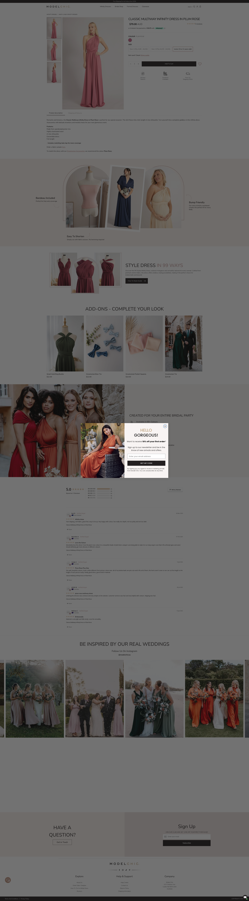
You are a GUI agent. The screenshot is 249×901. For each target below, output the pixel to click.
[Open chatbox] (245, 897)
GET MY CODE (146, 463)
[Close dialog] (165, 426)
